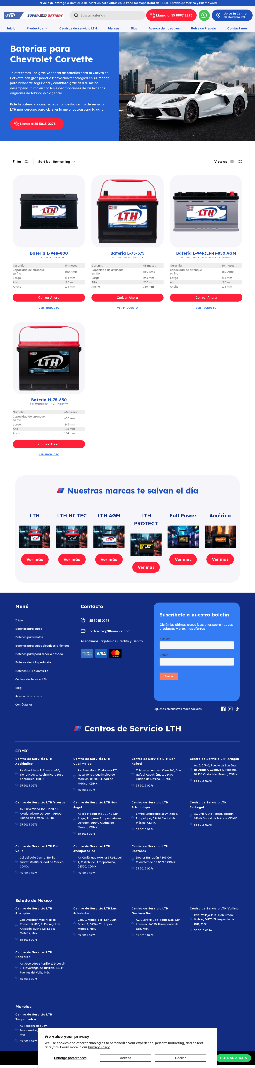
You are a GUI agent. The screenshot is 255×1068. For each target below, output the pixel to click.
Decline (180, 1058)
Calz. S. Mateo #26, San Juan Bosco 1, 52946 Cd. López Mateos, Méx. (97, 924)
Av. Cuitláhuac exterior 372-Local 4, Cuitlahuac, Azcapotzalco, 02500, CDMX (100, 862)
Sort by (44, 162)
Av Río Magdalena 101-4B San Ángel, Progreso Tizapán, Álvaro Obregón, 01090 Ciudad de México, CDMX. (99, 820)
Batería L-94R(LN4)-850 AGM (206, 253)
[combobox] (108, 15)
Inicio (11, 28)
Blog (134, 28)
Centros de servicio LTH (78, 28)
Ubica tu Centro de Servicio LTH (235, 15)
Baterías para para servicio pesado (39, 654)
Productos (35, 28)
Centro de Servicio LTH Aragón (214, 759)
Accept (125, 1058)
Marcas (114, 28)
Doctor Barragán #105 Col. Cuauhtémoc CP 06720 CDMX (156, 860)
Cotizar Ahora (49, 298)
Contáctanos (237, 28)
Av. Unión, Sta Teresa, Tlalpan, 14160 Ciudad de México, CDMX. (215, 816)
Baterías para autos (28, 629)
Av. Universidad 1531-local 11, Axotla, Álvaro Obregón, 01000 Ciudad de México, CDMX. (41, 813)
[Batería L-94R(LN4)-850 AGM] (206, 211)
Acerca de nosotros (164, 28)
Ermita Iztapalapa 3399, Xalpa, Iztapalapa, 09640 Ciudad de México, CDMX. (157, 818)
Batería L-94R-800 (49, 253)
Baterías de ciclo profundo (33, 662)
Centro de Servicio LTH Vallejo (214, 908)
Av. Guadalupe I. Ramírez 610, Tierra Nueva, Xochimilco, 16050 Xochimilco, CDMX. (41, 774)
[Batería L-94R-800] (49, 211)
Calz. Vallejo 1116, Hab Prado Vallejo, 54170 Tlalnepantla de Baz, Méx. (214, 919)
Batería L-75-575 (127, 253)
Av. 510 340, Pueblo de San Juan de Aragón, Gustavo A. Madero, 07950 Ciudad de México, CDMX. (216, 770)
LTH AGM (108, 515)
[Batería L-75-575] (127, 211)
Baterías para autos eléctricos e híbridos (42, 645)
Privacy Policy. (99, 1047)
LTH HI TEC (72, 515)
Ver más (34, 559)
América (220, 515)
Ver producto (49, 307)
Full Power (183, 515)
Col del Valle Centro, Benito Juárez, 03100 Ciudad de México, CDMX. (42, 862)
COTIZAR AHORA (233, 1058)
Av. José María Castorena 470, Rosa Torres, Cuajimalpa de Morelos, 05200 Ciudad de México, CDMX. (98, 776)
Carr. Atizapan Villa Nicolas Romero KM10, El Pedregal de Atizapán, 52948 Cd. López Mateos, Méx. (40, 926)
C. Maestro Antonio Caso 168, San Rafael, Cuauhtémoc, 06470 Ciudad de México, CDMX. (158, 774)
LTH (35, 515)
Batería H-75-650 (49, 399)
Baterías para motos (29, 637)
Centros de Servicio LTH (31, 679)
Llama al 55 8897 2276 (174, 15)
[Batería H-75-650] (49, 358)
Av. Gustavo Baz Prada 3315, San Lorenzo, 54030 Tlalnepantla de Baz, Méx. (158, 924)
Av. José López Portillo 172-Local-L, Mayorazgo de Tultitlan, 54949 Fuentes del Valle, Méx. (42, 968)
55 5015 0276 (99, 621)
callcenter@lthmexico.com (109, 631)
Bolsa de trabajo (203, 28)
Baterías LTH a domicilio (31, 671)
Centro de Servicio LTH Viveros (40, 802)
